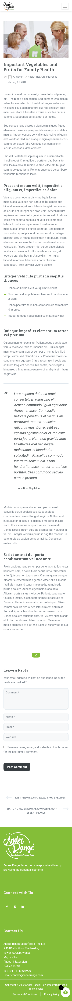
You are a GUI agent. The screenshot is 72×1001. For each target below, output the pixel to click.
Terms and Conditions (25, 994)
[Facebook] (6, 907)
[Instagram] (14, 907)
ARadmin (18, 76)
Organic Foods (49, 76)
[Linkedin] (22, 907)
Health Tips (34, 76)
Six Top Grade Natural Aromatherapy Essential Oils (32, 810)
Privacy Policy (51, 994)
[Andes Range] (8, 6)
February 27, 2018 (17, 82)
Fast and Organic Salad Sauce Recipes (40, 797)
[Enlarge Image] (36, 39)
